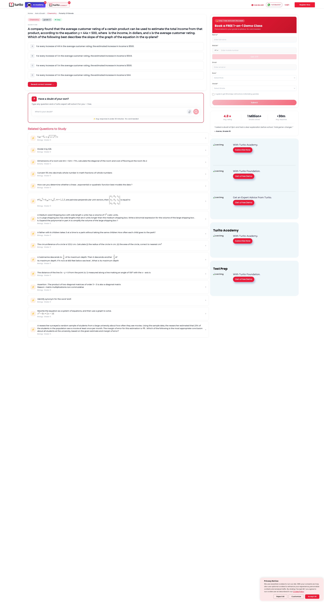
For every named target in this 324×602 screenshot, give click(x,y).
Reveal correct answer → (42, 84)
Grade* (215, 83)
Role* (214, 73)
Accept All (312, 596)
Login (287, 5)
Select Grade (219, 88)
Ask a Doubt (40, 13)
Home (30, 13)
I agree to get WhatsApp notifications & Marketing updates (237, 94)
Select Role (218, 77)
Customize (296, 596)
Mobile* (215, 45)
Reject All (280, 596)
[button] (116, 46)
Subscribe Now (242, 149)
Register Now (304, 5)
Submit (254, 102)
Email (214, 62)
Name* (215, 35)
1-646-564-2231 (259, 5)
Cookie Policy (298, 591)
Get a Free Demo (243, 176)
